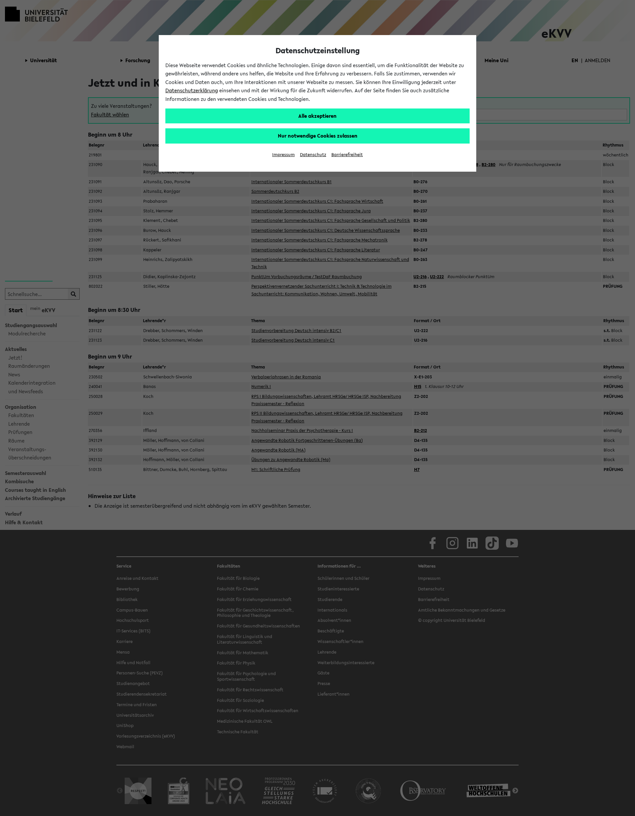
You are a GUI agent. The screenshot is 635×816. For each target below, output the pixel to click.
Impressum (283, 154)
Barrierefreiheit (347, 154)
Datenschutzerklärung (191, 90)
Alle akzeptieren (317, 115)
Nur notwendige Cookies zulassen (318, 135)
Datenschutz (313, 154)
